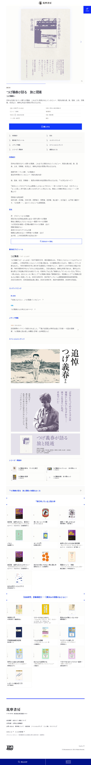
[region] (45, 303)
